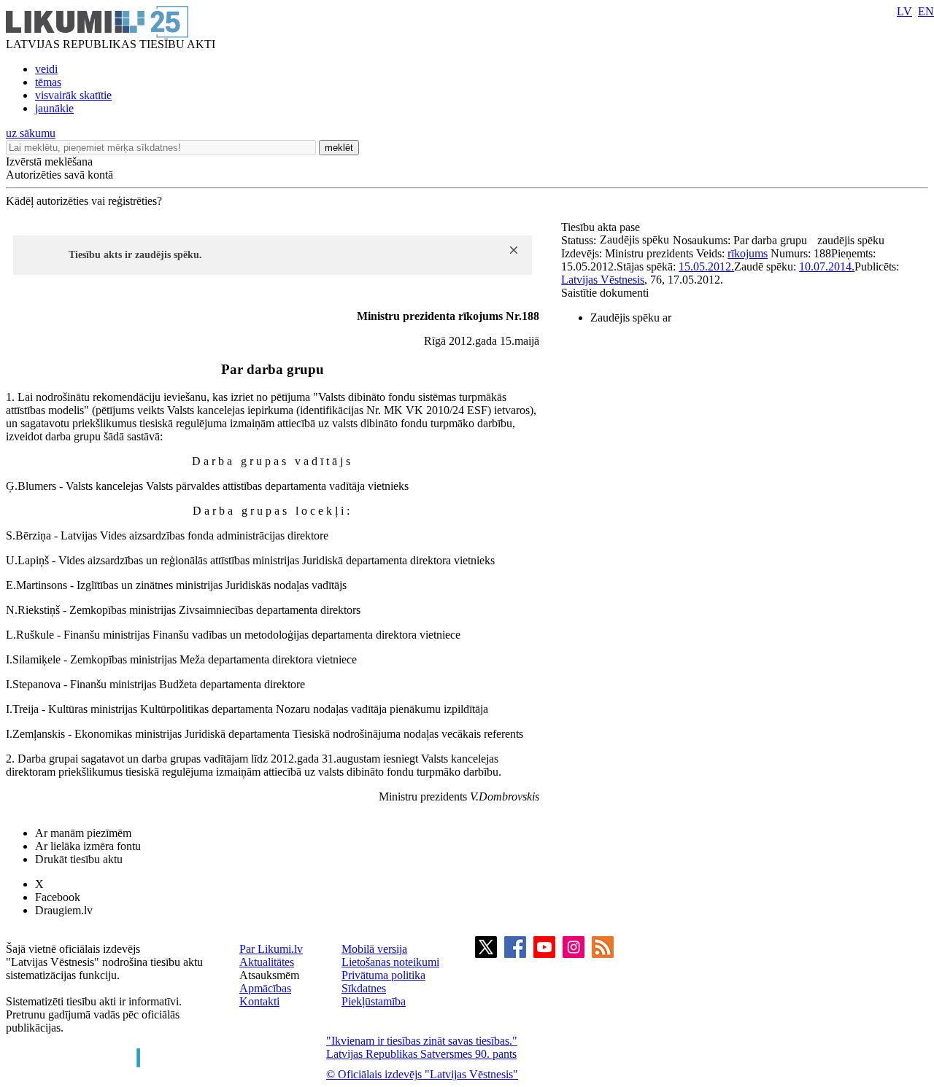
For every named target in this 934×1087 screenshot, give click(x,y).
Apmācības (265, 988)
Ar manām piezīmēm (83, 833)
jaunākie (54, 108)
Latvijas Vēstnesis (602, 279)
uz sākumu (30, 133)
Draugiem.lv (64, 910)
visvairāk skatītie (73, 95)
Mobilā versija (374, 949)
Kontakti (259, 1001)
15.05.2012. (706, 266)
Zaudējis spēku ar (630, 317)
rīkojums (747, 253)
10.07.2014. (826, 266)
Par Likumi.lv (271, 949)
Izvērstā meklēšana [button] (49, 161)
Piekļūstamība (373, 1001)
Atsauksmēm (269, 975)
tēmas (48, 82)
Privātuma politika (383, 975)
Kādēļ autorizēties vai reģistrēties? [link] (84, 201)
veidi (46, 69)
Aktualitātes (266, 962)
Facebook (57, 897)
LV (904, 11)
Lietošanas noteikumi (390, 962)
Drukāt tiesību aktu (79, 859)
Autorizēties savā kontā (59, 174)
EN (926, 11)
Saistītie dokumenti (605, 293)
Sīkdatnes (363, 988)
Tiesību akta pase (602, 227)
